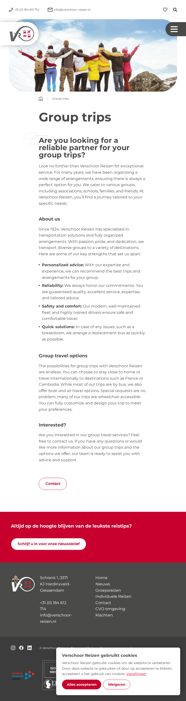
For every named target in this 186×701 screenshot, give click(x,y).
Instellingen (136, 674)
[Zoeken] (172, 10)
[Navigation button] (175, 29)
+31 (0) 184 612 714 (53, 605)
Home (101, 577)
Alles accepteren (82, 684)
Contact (53, 483)
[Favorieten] (165, 10)
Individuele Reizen (113, 596)
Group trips (60, 98)
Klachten (104, 615)
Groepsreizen (108, 590)
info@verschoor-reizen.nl (56, 618)
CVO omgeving (110, 609)
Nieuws (102, 584)
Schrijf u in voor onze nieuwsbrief (49, 544)
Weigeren (116, 684)
